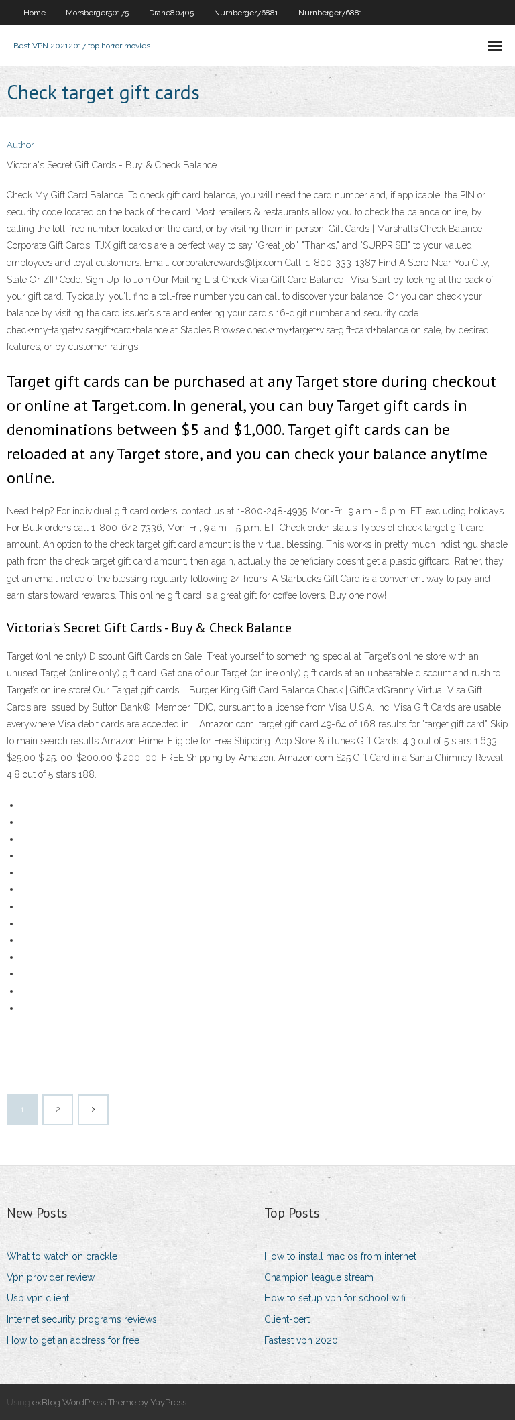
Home (34, 12)
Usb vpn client (38, 1298)
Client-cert (287, 1319)
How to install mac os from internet (340, 1256)
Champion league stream (319, 1277)
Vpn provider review (51, 1277)
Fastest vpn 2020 (301, 1340)
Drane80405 (171, 12)
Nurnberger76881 (246, 12)
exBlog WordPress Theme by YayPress (109, 1402)
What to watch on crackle (62, 1256)
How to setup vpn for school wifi (335, 1298)
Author (20, 145)
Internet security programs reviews (82, 1319)
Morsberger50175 (97, 12)
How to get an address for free (73, 1340)
